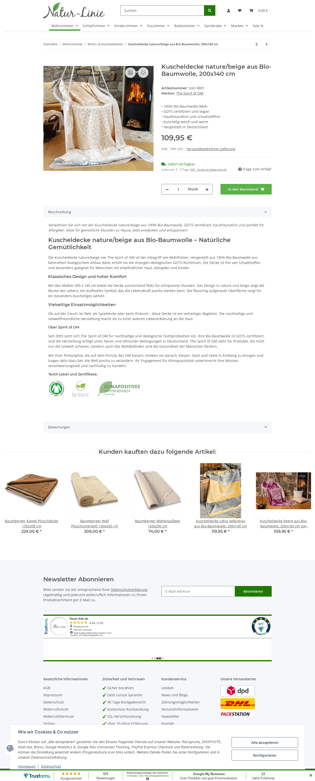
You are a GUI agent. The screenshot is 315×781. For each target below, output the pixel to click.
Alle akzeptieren (264, 742)
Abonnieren (253, 591)
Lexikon (167, 687)
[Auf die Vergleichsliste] (130, 72)
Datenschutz (53, 702)
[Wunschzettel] (239, 10)
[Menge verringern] (167, 189)
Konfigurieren (264, 755)
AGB (46, 687)
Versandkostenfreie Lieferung (211, 148)
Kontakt (167, 723)
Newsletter (170, 716)
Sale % (258, 25)
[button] (228, 10)
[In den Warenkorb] (47, 60)
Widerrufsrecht (55, 709)
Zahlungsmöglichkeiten (180, 702)
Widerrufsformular (58, 716)
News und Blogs (174, 695)
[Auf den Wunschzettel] (143, 72)
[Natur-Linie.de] (74, 10)
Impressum (52, 695)
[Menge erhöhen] (207, 189)
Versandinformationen (180, 709)
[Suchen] (209, 10)
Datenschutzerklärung (129, 589)
